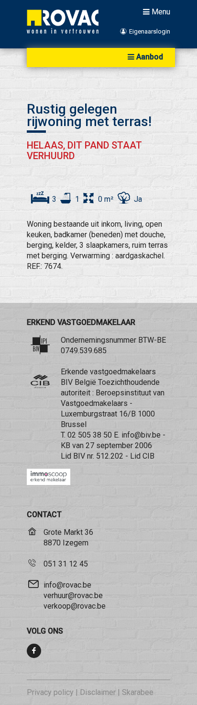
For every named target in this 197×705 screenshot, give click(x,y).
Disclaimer (98, 692)
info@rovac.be (67, 584)
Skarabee (137, 692)
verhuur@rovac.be (73, 595)
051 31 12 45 (66, 563)
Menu (161, 11)
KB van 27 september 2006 (106, 445)
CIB (148, 456)
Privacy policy (50, 692)
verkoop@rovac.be (75, 606)
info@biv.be (141, 434)
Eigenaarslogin (149, 31)
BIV (79, 456)
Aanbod (149, 57)
